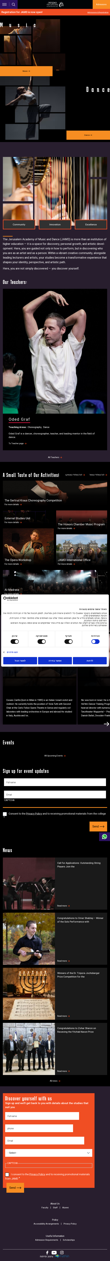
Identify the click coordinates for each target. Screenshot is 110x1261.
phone (10, 1128)
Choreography (35, 427)
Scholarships (69, 1240)
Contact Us (104, 836)
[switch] (69, 641)
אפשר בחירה (55, 660)
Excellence (91, 224)
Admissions (101, 4)
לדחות (90, 660)
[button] (106, 724)
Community (19, 224)
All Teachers (53, 457)
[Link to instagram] (62, 1252)
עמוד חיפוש (13, 4)
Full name (11, 782)
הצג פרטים (12, 652)
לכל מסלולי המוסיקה (73, 475)
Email (9, 795)
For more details (12, 504)
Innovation (55, 224)
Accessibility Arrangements (46, 1223)
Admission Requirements (46, 1240)
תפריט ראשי (4, 4)
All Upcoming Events (53, 755)
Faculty (45, 1207)
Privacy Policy (34, 814)
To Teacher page (16, 443)
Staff (55, 1207)
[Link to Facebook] (47, 1252)
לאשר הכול (20, 660)
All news (53, 1081)
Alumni (65, 1207)
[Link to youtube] (54, 1252)
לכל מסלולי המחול (97, 475)
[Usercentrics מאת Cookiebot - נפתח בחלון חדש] (15, 598)
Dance (46, 427)
